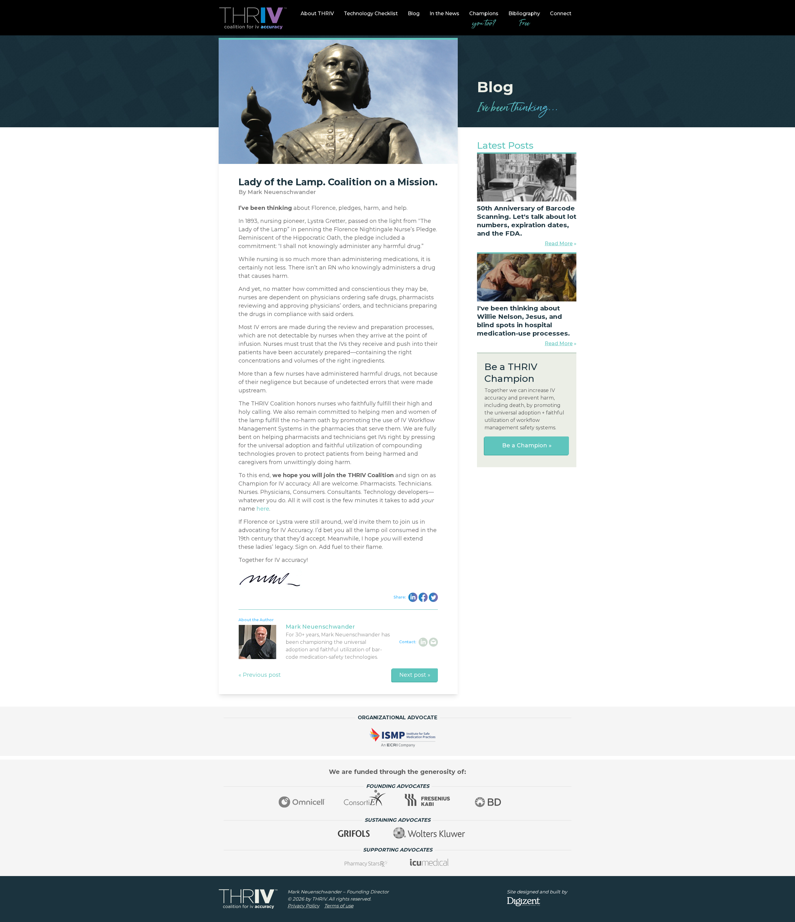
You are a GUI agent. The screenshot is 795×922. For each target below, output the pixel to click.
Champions (483, 20)
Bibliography (524, 20)
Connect (560, 13)
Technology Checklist (371, 13)
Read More (559, 243)
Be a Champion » (527, 445)
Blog (414, 13)
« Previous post (259, 674)
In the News (444, 13)
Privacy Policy (303, 906)
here (263, 508)
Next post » (414, 674)
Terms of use (338, 906)
